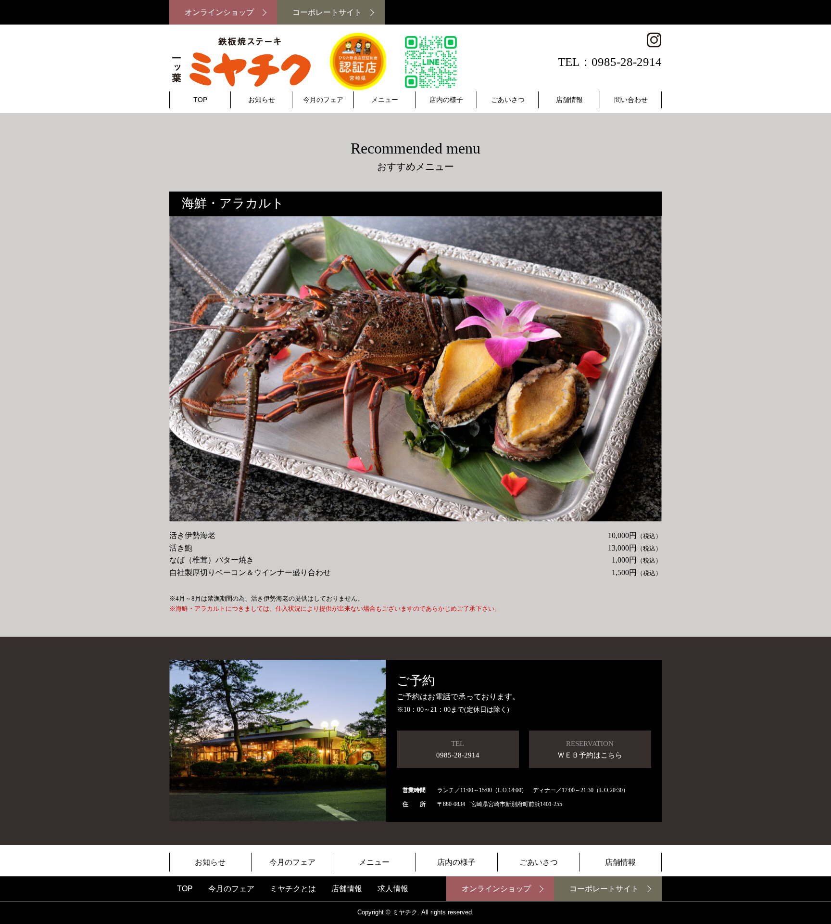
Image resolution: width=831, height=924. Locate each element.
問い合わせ (631, 99)
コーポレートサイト (327, 12)
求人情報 (393, 889)
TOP (200, 99)
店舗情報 (569, 99)
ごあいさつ (508, 99)
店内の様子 (446, 99)
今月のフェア (323, 99)
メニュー (384, 99)
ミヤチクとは (293, 889)
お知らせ (261, 99)
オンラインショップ (219, 12)
